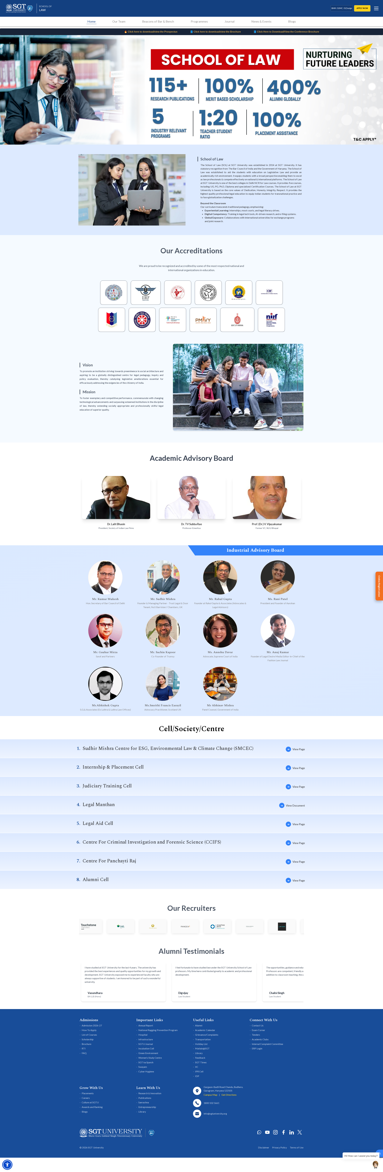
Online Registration (379, 586)
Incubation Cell (146, 1048)
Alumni (198, 1025)
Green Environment (148, 1053)
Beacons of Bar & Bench (158, 21)
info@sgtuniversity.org (215, 1113)
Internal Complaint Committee (267, 1044)
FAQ (84, 1053)
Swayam (142, 1066)
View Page (298, 749)
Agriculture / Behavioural (341, 8)
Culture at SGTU (90, 1102)
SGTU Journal (145, 1044)
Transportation (203, 1039)
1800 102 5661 (211, 1103)
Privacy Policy (279, 1147)
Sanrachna (143, 1102)
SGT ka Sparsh (145, 1062)
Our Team (118, 21)
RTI (84, 1048)
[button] (7, 1164)
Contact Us (257, 1025)
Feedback (200, 1057)
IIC (196, 1066)
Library (199, 1053)
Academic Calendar (205, 1030)
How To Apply (89, 1030)
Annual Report (145, 1025)
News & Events (261, 21)
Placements (88, 1093)
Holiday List (201, 1044)
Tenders (256, 1034)
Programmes (199, 21)
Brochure (86, 1044)
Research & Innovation (149, 1093)
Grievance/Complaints (206, 1034)
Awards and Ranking (92, 1107)
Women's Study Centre (150, 1057)
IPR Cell (199, 1071)
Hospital (142, 1034)
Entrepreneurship (147, 1107)
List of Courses (89, 1034)
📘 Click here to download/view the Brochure (63, 31)
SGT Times (201, 1062)
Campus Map (210, 1094)
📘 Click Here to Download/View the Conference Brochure (133, 31)
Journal (230, 21)
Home (91, 21)
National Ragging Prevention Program (158, 1030)
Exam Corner (258, 1030)
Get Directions (229, 1094)
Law (45, 8)
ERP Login (257, 1048)
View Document (295, 805)
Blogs (292, 21)
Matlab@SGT (202, 1048)
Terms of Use (296, 1147)
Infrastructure (145, 1039)
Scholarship (88, 1039)
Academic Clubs (260, 1039)
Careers (86, 1097)
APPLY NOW (362, 8)
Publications (144, 1097)
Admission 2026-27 (92, 1025)
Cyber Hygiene (146, 1071)
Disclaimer (263, 1147)
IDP (197, 1076)
